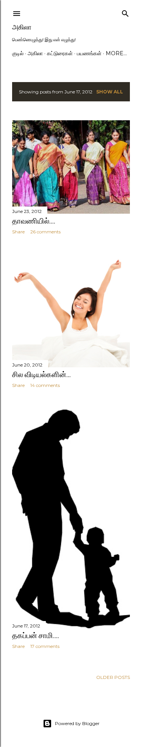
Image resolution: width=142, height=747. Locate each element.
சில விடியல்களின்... (41, 374)
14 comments (45, 385)
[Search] (125, 12)
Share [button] (18, 232)
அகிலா (21, 27)
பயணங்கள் (89, 53)
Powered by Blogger (77, 723)
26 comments (45, 232)
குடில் (17, 53)
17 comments (44, 646)
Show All (109, 92)
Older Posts (113, 677)
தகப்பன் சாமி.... (35, 635)
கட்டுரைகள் (60, 53)
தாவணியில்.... (33, 221)
